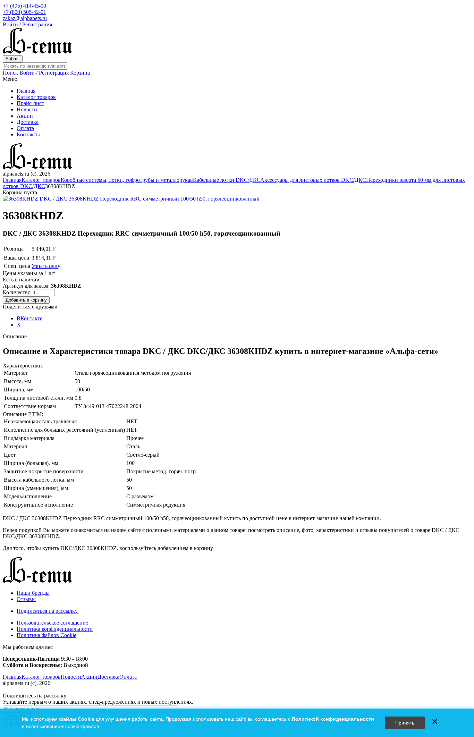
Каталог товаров (36, 97)
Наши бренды (33, 593)
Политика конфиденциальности (55, 629)
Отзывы (26, 599)
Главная (26, 91)
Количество (17, 292)
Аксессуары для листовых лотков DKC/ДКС (313, 180)
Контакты (28, 134)
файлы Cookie (76, 719)
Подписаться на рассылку (47, 611)
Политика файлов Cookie (46, 635)
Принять (404, 723)
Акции (25, 116)
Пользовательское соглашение (52, 623)
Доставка (28, 122)
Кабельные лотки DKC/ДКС (226, 180)
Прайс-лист (30, 103)
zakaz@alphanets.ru (25, 18)
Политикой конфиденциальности (333, 719)
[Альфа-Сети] (37, 52)
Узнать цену (46, 266)
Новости (27, 109)
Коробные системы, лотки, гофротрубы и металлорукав (127, 180)
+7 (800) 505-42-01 (24, 12)
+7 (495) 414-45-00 (24, 6)
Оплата (25, 128)
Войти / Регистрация (27, 24)
